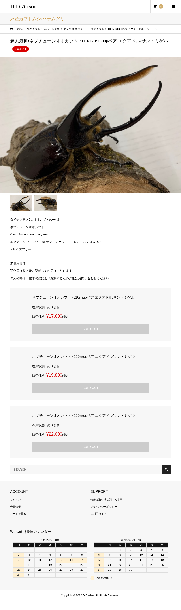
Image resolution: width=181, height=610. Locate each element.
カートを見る (18, 513)
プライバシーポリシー (103, 506)
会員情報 (15, 506)
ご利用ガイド (98, 513)
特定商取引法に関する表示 (106, 499)
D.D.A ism (23, 6)
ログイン (15, 499)
